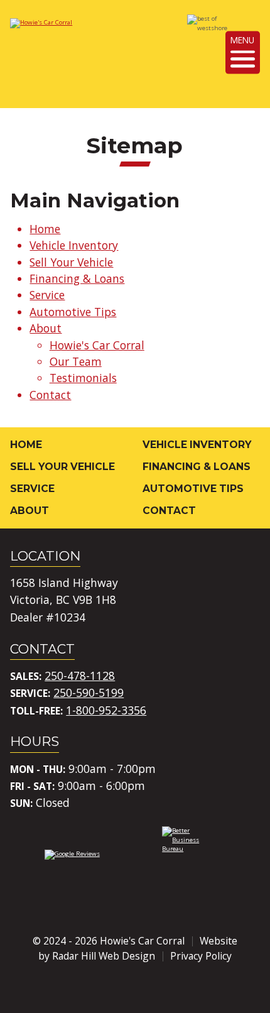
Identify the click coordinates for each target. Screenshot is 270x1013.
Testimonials (83, 377)
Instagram (134, 988)
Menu (242, 40)
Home (45, 228)
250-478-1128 (80, 675)
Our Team (76, 361)
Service (47, 294)
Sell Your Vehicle (71, 262)
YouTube (169, 988)
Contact (50, 394)
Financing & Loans (77, 278)
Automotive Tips (73, 311)
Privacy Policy (201, 956)
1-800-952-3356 (106, 710)
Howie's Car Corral (97, 345)
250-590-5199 (88, 692)
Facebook (101, 988)
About (46, 328)
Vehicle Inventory (74, 245)
